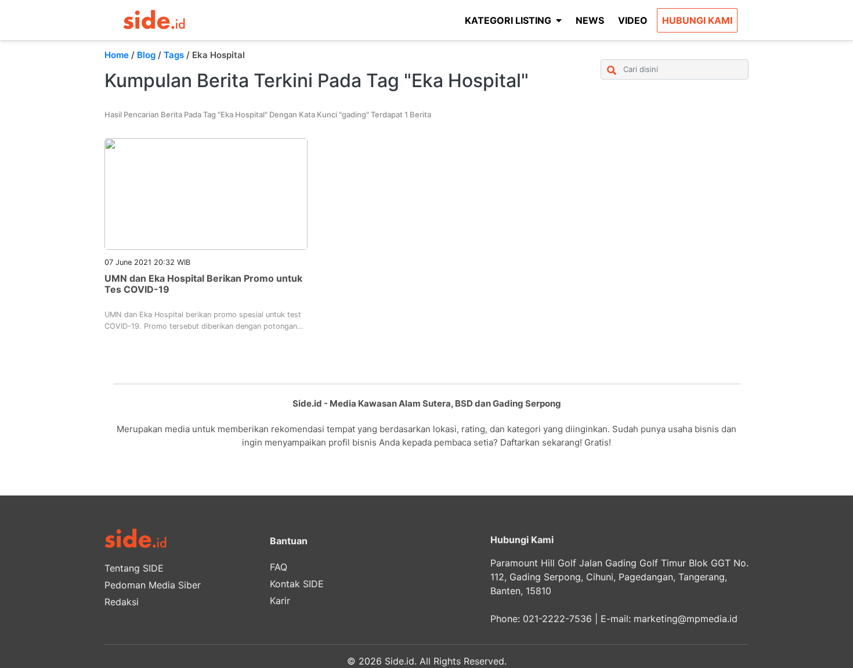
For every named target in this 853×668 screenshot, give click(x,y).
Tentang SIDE (134, 568)
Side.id (399, 661)
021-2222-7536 (557, 618)
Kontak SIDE (297, 584)
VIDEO (633, 20)
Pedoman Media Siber (152, 585)
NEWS (590, 20)
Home (116, 54)
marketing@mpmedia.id (686, 618)
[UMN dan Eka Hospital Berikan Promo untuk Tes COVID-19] (206, 193)
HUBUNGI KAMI (697, 20)
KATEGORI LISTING (508, 20)
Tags (174, 54)
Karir (280, 600)
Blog (146, 54)
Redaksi (121, 602)
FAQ (278, 567)
